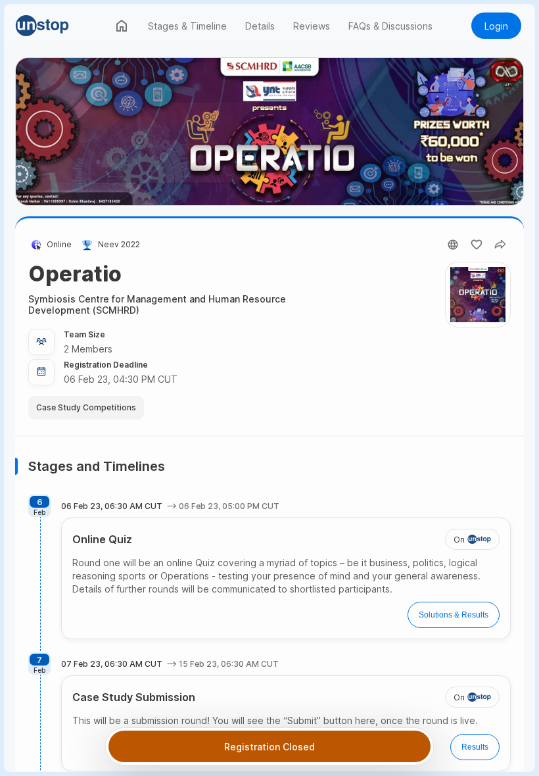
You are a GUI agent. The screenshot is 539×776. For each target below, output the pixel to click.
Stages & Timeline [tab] (187, 26)
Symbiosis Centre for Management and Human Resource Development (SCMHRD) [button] (157, 304)
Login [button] (496, 26)
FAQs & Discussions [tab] (390, 26)
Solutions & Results (453, 614)
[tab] (121, 26)
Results (474, 747)
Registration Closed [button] (269, 746)
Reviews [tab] (311, 26)
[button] (61, 25)
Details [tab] (260, 26)
